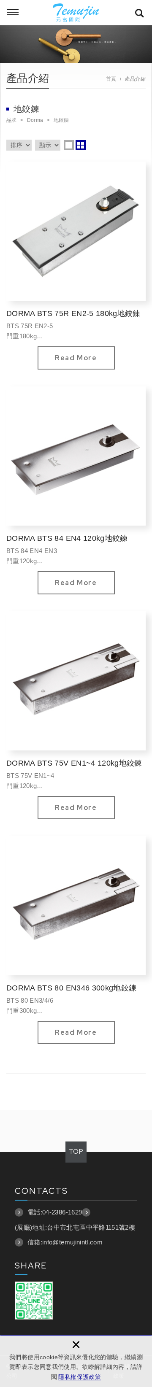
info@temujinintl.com (72, 1242)
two (81, 145)
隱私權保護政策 (79, 1377)
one (69, 145)
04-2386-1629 (62, 1212)
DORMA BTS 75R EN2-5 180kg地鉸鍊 (76, 266)
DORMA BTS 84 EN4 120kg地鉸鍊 (76, 490)
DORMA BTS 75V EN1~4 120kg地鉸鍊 (76, 715)
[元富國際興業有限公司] (76, 12)
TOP (76, 1151)
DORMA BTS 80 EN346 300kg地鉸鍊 (76, 940)
